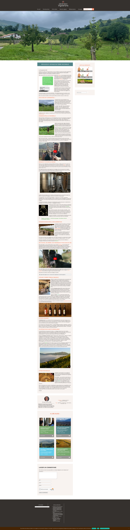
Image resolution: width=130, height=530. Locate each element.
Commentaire (41, 471)
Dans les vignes (63, 9)
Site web (40, 485)
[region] (55, 183)
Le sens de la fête (56, 517)
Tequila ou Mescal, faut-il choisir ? (57, 516)
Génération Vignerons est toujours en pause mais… (57, 509)
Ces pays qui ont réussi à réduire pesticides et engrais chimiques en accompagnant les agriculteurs (58, 514)
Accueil (38, 9)
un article (61, 78)
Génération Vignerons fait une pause (57, 510)
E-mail (40, 482)
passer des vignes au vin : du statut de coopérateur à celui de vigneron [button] (53, 274)
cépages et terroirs (65, 400)
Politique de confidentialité (104, 528)
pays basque (69, 402)
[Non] (128, 528)
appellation (60, 402)
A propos (80, 9)
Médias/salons (72, 9)
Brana (64, 164)
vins (65, 403)
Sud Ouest (62, 403)
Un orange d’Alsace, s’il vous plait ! (57, 512)
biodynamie (64, 402)
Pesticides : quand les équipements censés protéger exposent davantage (56, 519)
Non (98, 528)
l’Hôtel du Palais (57, 228)
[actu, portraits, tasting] (65, 3)
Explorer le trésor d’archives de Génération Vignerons (57, 507)
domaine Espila (41, 113)
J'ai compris (94, 528)
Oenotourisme (46, 9)
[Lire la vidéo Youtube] (55, 151)
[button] (70, 191)
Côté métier (54, 9)
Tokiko (59, 75)
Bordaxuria (60, 244)
